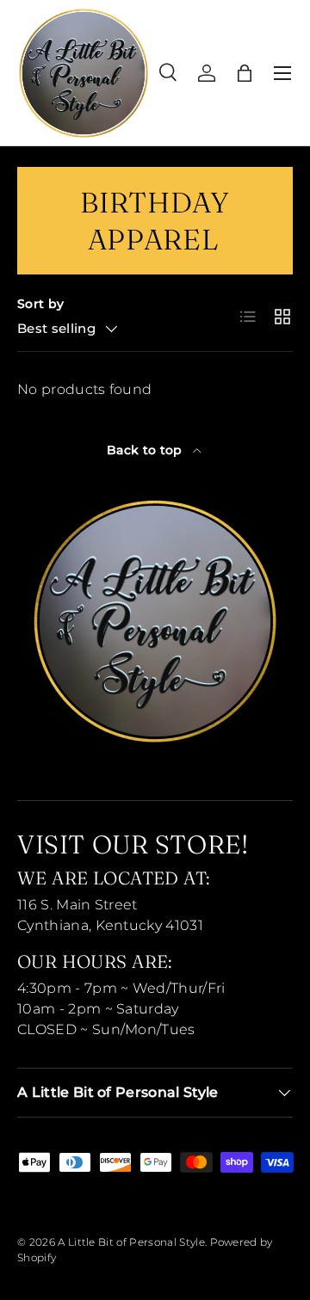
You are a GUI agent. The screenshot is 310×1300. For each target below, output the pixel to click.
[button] (245, 73)
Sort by (40, 303)
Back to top (146, 450)
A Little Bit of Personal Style (131, 1241)
